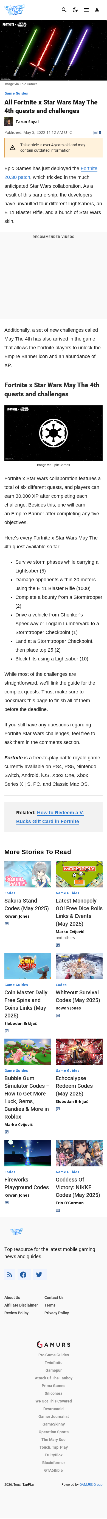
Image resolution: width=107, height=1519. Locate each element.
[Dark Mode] (75, 9)
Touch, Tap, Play (54, 1447)
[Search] (64, 9)
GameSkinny (54, 1424)
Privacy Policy (56, 1313)
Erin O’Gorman (70, 1202)
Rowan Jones (17, 916)
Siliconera (54, 1393)
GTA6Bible (53, 1470)
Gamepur (54, 1370)
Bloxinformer (53, 1462)
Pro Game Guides (53, 1355)
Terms (49, 1305)
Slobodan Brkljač (20, 1023)
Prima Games (53, 1386)
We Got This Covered (53, 1401)
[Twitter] (40, 1274)
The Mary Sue (53, 1439)
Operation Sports (54, 1432)
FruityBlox (54, 1455)
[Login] (97, 9)
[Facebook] (24, 1274)
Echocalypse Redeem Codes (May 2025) (74, 1086)
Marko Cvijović (70, 931)
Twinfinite (54, 1362)
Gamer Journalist (53, 1416)
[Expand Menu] (86, 9)
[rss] (9, 1274)
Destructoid (53, 1409)
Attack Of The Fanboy (53, 1378)
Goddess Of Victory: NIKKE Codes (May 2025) (78, 1187)
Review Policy (16, 1313)
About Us (12, 1297)
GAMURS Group (91, 1485)
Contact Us (53, 1297)
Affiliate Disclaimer (21, 1305)
